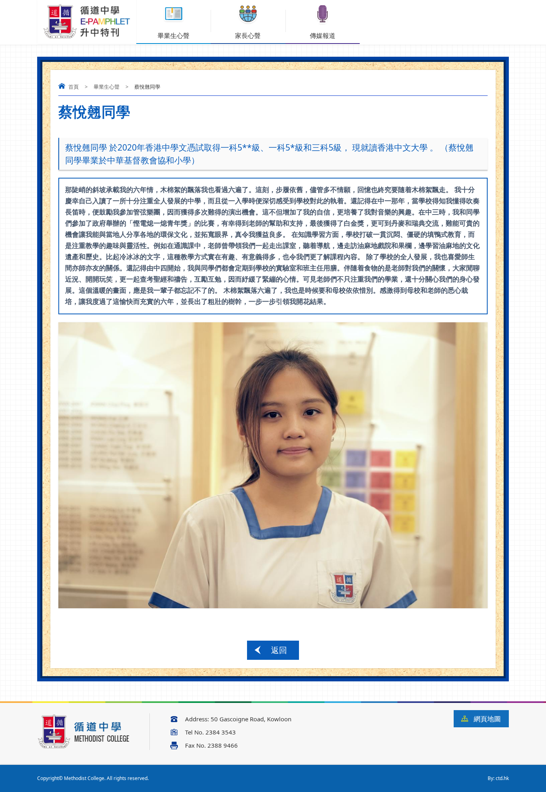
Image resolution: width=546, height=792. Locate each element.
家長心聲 (248, 35)
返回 (279, 650)
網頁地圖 (487, 718)
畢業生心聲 (173, 35)
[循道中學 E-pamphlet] (87, 38)
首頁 (73, 86)
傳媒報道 (322, 35)
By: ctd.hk (498, 778)
